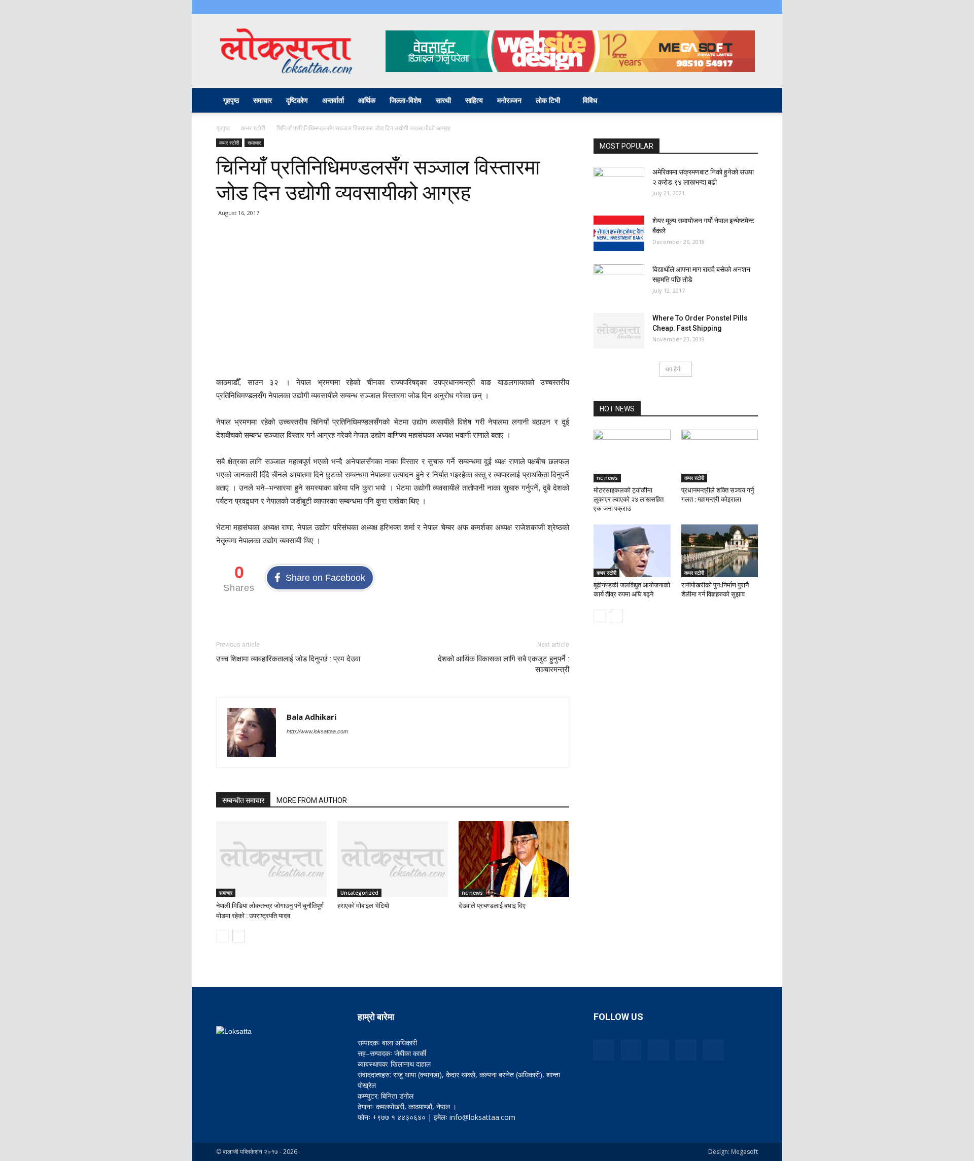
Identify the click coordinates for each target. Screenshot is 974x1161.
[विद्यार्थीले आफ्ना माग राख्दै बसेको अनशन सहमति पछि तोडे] (619, 282)
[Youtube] (750, 7)
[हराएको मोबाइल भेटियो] (392, 859)
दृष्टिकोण (297, 100)
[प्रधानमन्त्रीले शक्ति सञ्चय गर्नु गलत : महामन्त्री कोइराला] (719, 456)
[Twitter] (733, 7)
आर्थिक (366, 100)
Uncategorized (359, 892)
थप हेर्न (672, 369)
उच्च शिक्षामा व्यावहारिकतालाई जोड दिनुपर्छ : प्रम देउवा (288, 658)
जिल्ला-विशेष (406, 100)
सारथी (443, 100)
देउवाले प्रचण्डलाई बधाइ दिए (492, 905)
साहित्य (474, 100)
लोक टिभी (548, 100)
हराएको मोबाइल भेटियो (363, 905)
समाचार (262, 100)
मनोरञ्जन (509, 100)
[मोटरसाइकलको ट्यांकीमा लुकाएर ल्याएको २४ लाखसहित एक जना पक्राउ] (632, 456)
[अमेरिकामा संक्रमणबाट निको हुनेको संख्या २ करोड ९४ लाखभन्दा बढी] (619, 184)
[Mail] (700, 7)
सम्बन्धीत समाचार (243, 800)
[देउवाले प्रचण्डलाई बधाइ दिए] (514, 859)
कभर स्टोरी (253, 128)
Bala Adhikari (311, 717)
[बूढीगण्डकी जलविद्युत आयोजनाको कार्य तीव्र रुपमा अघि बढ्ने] (632, 550)
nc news (472, 892)
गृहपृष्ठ (231, 100)
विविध (590, 100)
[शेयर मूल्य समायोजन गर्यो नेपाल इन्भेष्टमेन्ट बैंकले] (619, 233)
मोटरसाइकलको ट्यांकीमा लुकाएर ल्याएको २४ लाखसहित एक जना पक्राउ (629, 499)
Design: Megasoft (733, 1151)
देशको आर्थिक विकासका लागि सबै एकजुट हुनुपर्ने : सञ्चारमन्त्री (503, 664)
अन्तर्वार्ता (333, 100)
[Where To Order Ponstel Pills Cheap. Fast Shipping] (619, 330)
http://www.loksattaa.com (317, 731)
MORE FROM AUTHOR (311, 800)
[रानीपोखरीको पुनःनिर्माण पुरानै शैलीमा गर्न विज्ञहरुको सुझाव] (719, 550)
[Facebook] (683, 7)
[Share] (716, 7)
